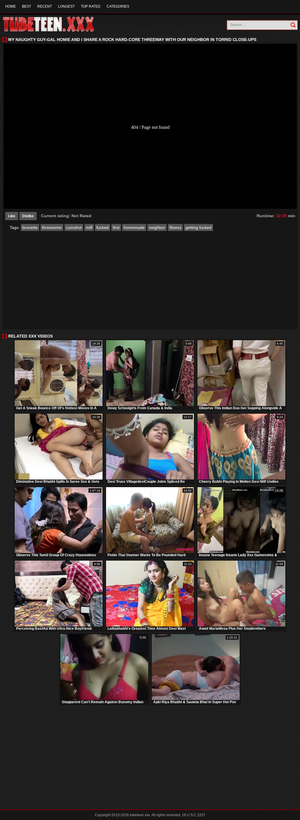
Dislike (28, 216)
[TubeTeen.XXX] (55, 24)
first (116, 227)
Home (10, 6)
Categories (118, 6)
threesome (52, 227)
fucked (102, 227)
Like (11, 216)
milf (89, 227)
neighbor (157, 227)
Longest (66, 6)
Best (26, 6)
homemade (134, 227)
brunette (30, 227)
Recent (44, 6)
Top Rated (90, 6)
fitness (175, 227)
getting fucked (198, 227)
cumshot (74, 227)
